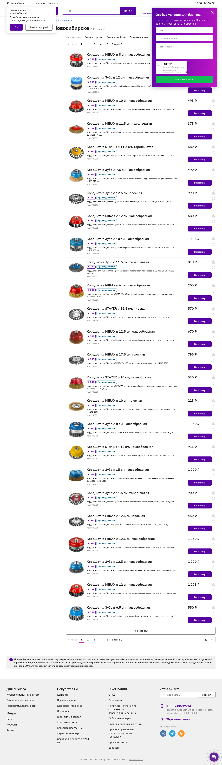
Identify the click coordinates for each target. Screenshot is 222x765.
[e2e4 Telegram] (172, 733)
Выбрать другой (39, 27)
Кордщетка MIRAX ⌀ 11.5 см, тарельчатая (119, 123)
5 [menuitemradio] (107, 44)
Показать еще (141, 630)
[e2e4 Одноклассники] (181, 733)
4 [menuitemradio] (101, 44)
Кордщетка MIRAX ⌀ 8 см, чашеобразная (118, 54)
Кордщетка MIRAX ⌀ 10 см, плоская (114, 400)
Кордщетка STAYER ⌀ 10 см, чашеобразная (120, 377)
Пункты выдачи (37, 3)
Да (16, 27)
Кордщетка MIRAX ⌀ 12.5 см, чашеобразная (121, 331)
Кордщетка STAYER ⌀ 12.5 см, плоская (116, 308)
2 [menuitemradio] (88, 44)
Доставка (53, 3)
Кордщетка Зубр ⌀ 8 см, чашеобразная (117, 424)
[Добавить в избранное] (213, 106)
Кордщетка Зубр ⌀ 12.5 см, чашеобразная (119, 562)
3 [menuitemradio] (94, 44)
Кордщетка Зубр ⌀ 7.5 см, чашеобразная (118, 170)
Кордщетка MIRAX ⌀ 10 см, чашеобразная (119, 101)
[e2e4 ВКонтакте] (163, 733)
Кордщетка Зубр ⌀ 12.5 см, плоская (114, 193)
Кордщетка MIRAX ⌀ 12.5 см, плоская (116, 516)
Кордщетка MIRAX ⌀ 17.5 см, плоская (116, 354)
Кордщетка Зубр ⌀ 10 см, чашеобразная (118, 239)
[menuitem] (72, 44)
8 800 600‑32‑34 (205, 3)
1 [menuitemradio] (81, 44)
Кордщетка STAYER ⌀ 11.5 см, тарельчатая (120, 147)
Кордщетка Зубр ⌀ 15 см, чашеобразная (118, 470)
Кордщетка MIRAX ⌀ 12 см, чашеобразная (119, 216)
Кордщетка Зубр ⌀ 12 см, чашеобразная (118, 77)
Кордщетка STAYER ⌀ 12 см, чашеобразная (120, 447)
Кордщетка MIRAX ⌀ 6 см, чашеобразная (118, 285)
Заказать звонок (184, 79)
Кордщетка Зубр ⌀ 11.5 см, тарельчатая (118, 262)
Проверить (207, 694)
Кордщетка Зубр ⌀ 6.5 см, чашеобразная (118, 607)
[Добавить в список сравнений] (213, 101)
